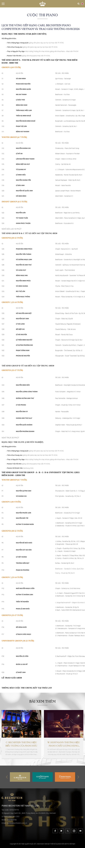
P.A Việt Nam (71, 844)
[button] (81, 735)
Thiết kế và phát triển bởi (58, 844)
